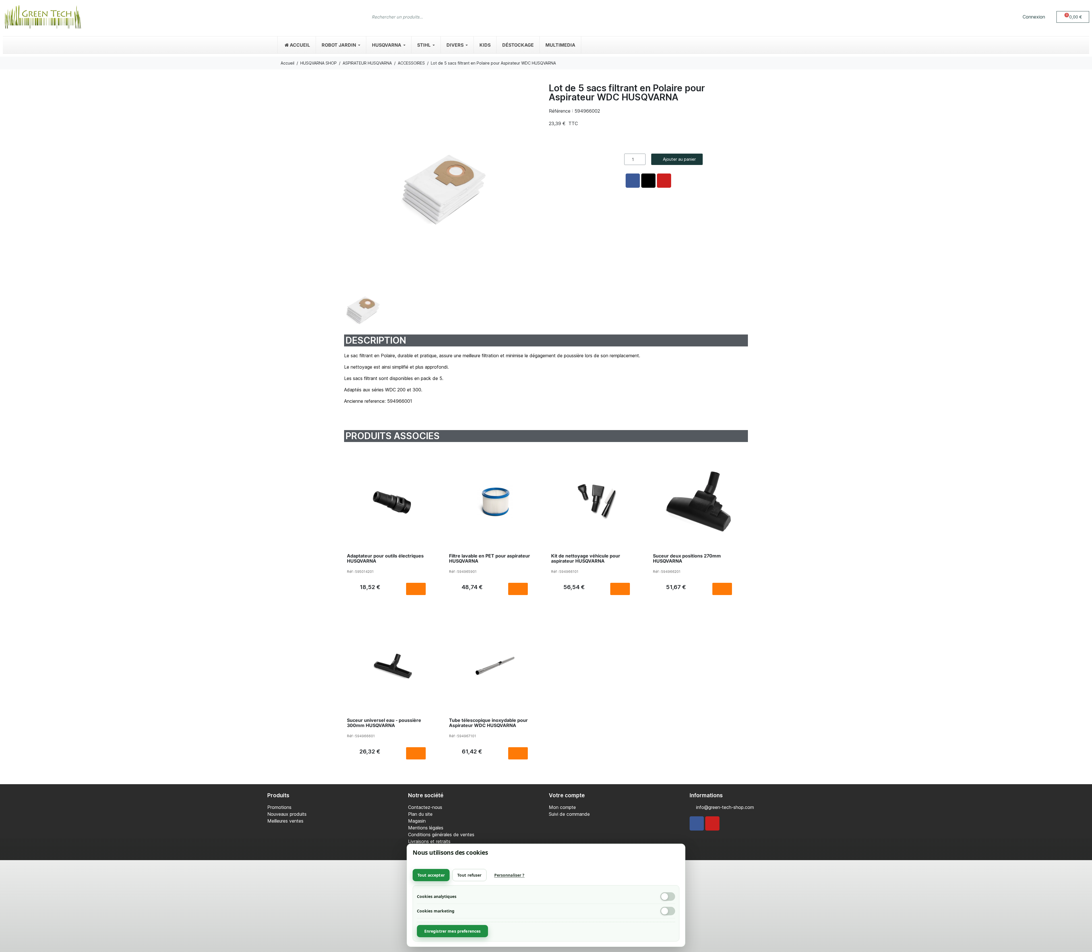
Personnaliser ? (509, 875)
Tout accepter (431, 875)
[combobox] (535, 17)
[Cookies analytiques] (667, 896)
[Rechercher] (718, 17)
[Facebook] (697, 823)
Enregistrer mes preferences (452, 931)
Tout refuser (469, 875)
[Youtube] (712, 823)
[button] (1072, 17)
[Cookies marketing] (667, 911)
